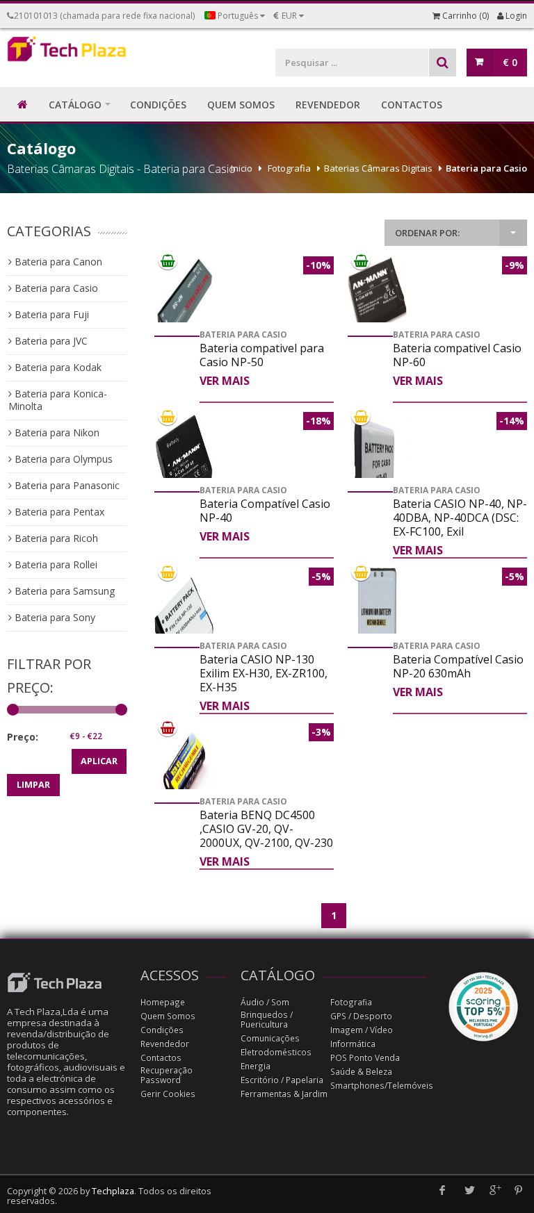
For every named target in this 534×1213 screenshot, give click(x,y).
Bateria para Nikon (55, 432)
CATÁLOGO (75, 104)
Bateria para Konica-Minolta (57, 400)
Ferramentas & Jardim (284, 1094)
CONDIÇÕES (158, 104)
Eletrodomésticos (276, 1052)
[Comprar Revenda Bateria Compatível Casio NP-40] (183, 463)
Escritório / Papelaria (282, 1080)
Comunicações (270, 1038)
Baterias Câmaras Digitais (378, 168)
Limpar (33, 785)
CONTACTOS (411, 104)
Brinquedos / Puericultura (267, 1019)
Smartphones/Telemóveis (381, 1085)
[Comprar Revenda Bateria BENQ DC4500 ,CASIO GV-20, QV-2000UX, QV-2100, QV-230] (183, 770)
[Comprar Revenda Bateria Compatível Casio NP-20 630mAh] (377, 630)
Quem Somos (167, 1016)
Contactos (160, 1058)
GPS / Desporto (361, 1016)
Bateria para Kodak (57, 367)
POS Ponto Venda (365, 1058)
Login (515, 16)
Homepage (162, 1002)
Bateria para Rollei (54, 564)
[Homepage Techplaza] (67, 52)
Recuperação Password (166, 1075)
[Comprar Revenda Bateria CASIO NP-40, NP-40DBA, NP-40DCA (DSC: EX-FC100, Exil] (377, 474)
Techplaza (113, 1191)
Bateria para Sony (53, 617)
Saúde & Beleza (361, 1071)
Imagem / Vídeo (361, 1030)
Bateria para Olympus (62, 458)
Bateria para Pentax (58, 511)
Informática (352, 1044)
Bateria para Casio (486, 168)
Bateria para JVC (50, 340)
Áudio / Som (265, 1002)
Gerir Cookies (167, 1094)
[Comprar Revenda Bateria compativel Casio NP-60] (377, 296)
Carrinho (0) (464, 16)
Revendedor (164, 1044)
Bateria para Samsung (63, 590)
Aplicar (99, 761)
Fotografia (289, 168)
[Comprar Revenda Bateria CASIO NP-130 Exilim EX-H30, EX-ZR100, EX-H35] (183, 630)
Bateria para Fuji (50, 314)
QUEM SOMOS (241, 104)
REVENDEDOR (328, 104)
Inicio (241, 168)
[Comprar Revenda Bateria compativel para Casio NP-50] (183, 302)
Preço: (22, 736)
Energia (255, 1066)
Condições (162, 1030)
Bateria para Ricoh (55, 538)
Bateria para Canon (57, 261)
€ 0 (510, 62)
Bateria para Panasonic (66, 485)
